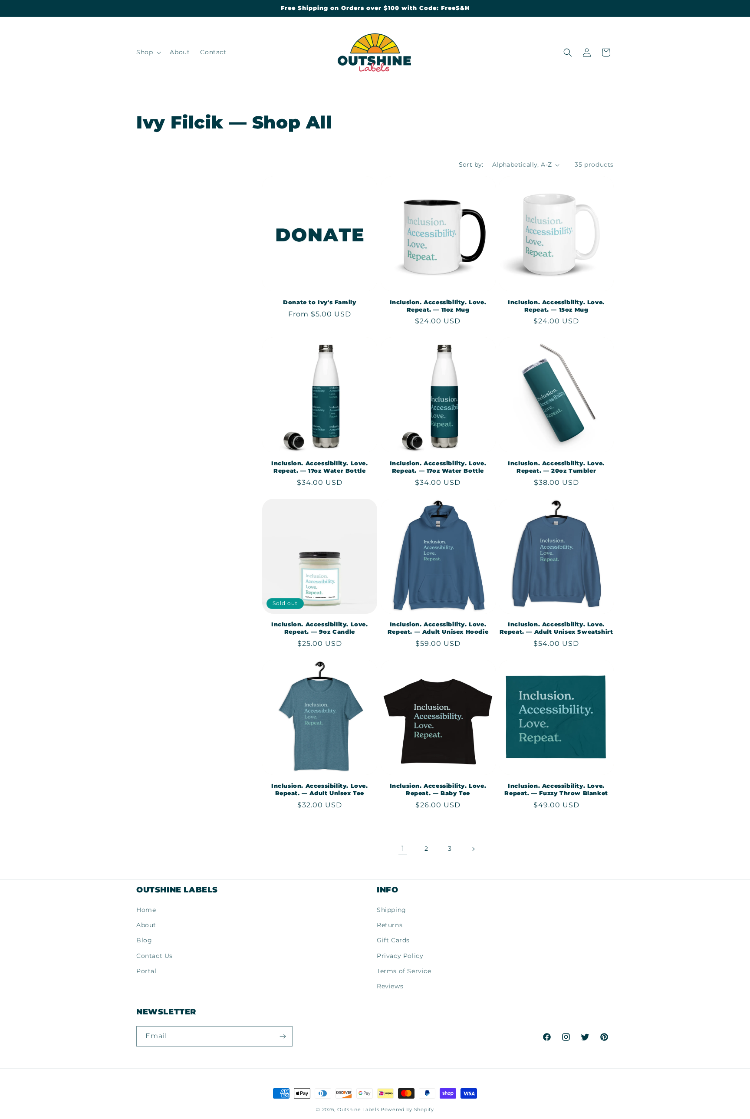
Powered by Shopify (407, 1109)
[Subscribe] (282, 1036)
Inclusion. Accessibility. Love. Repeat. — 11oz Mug (438, 306)
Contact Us (154, 956)
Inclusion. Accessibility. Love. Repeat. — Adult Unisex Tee (319, 789)
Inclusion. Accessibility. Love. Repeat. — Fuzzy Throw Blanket (556, 789)
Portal (146, 971)
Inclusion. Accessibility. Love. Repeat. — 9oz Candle (319, 628)
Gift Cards (393, 940)
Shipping (391, 910)
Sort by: (471, 164)
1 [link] (403, 848)
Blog (144, 940)
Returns (389, 925)
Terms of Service (404, 971)
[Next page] (473, 849)
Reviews (390, 986)
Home (146, 910)
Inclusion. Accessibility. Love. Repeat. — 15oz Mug (556, 306)
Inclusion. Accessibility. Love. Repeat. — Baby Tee (438, 789)
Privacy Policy (400, 956)
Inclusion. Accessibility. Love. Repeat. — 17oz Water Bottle (319, 467)
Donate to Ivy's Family (319, 302)
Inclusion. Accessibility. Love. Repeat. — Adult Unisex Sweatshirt (556, 628)
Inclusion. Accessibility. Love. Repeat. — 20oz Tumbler (556, 467)
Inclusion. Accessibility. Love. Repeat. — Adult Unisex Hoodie (438, 628)
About (146, 925)
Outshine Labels (358, 1109)
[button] (147, 52)
